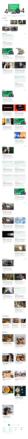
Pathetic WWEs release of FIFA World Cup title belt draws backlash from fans (8, 184)
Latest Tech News (10, 431)
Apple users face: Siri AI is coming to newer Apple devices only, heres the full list (8, 226)
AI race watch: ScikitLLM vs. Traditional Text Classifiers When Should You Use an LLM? (19, 141)
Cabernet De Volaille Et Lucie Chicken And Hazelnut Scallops (6, 326)
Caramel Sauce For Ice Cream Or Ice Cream (7, 417)
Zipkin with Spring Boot (5, 431)
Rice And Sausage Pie (19, 362)
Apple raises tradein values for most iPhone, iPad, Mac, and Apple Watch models (20, 254)
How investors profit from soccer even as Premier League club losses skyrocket (20, 197)
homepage (14, 16)
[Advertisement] (20, 39)
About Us (15, 429)
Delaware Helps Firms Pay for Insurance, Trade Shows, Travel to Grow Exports (20, 57)
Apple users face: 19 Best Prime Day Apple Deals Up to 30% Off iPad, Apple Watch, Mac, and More (20, 240)
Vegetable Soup (5, 394)
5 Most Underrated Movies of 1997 (20, 281)
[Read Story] (18, 383)
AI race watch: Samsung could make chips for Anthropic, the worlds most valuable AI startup (7, 113)
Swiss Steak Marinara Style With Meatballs (7, 363)
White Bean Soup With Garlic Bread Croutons (19, 398)
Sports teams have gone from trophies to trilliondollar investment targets (8, 156)
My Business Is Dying (6, 56)
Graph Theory (4, 430)
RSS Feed (15, 430)
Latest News (10, 430)
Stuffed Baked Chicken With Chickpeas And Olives (15, 326)
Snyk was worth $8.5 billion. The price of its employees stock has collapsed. (7, 43)
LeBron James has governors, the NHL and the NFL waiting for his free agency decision (8, 170)
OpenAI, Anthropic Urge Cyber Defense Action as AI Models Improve (19, 113)
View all (25, 33)
